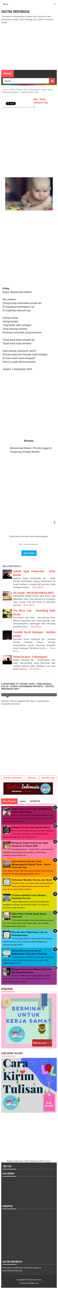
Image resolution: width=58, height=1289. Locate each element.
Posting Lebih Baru (12, 778)
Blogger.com (33, 1283)
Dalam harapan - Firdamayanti (30, 656)
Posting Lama (48, 778)
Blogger (47, 1161)
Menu (8, 73)
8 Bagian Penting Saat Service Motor (31, 827)
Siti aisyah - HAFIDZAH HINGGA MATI (33, 593)
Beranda (32, 778)
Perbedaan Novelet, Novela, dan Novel (32, 880)
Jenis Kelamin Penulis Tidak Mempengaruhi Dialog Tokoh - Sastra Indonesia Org (31, 864)
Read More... (38, 587)
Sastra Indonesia (15, 11)
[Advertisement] (29, 47)
